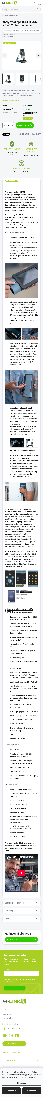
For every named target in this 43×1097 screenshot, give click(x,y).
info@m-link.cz (12, 1024)
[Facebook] (4, 1035)
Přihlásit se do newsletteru (14, 988)
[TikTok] (16, 1035)
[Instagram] (10, 1035)
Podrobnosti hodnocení (32, 30)
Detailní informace (9, 100)
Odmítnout (11, 1091)
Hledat (37, 9)
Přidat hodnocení (12, 939)
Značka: (7, 36)
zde (33, 1077)
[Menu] (40, 3)
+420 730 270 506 (14, 1029)
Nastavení (21, 1083)
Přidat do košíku (23, 125)
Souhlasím (31, 1091)
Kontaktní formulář (14, 1043)
